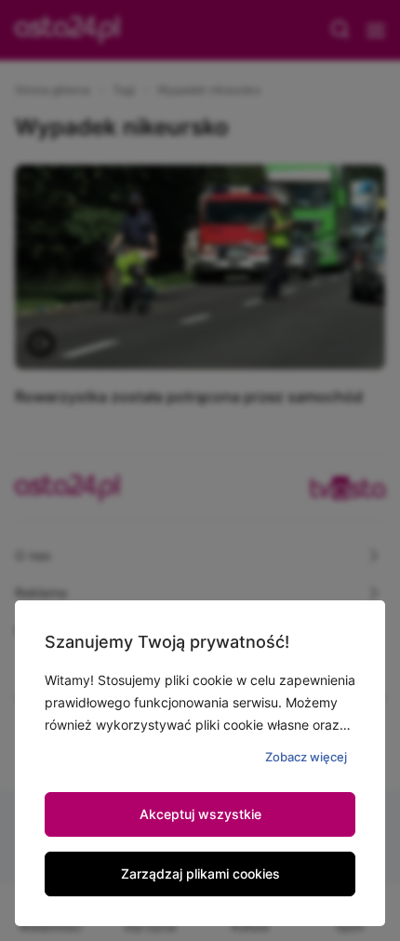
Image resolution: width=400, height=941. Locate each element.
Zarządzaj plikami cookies (200, 873)
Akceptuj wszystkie (200, 814)
